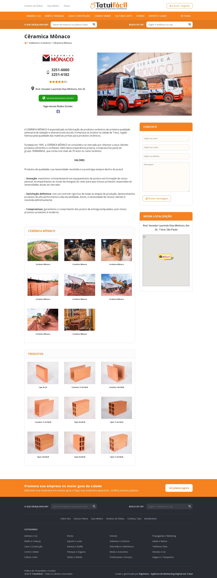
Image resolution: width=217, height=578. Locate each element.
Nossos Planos (81, 518)
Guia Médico (53, 5)
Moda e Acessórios (119, 551)
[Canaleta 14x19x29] (116, 373)
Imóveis (113, 535)
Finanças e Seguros (76, 551)
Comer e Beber (102, 15)
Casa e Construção (79, 15)
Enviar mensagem (158, 198)
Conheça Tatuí (134, 518)
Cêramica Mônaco (62, 42)
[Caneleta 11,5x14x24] (79, 373)
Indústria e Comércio (40, 42)
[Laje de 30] (42, 373)
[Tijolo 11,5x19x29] (116, 443)
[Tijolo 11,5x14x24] (116, 408)
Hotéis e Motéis (74, 557)
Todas (186, 15)
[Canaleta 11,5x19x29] (42, 408)
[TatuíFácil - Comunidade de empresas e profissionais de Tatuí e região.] (108, 6)
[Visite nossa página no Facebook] (58, 111)
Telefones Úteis (159, 546)
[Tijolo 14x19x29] (42, 443)
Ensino (140, 15)
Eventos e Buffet (75, 546)
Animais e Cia (34, 15)
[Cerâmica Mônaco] (42, 250)
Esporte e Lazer (158, 15)
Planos (67, 5)
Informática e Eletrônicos (122, 546)
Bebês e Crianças (54, 15)
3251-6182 (60, 74)
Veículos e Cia (158, 551)
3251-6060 (60, 69)
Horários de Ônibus (33, 5)
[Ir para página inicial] (25, 42)
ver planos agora (179, 488)
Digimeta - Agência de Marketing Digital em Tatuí (166, 573)
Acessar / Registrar (180, 5)
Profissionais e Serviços (121, 557)
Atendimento (150, 518)
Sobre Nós (66, 518)
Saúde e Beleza (159, 541)
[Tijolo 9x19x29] (79, 408)
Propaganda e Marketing (164, 535)
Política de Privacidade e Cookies (40, 570)
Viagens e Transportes (163, 557)
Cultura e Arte (123, 15)
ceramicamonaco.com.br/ (60, 98)
